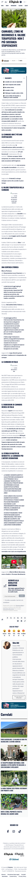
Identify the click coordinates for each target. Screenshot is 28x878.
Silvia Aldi (6, 60)
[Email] (21, 621)
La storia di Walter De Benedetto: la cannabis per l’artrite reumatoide (12, 96)
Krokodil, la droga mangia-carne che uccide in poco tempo (12, 181)
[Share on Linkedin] (17, 618)
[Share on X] (10, 618)
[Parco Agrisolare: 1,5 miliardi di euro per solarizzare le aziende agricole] (14, 730)
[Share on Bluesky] (17, 621)
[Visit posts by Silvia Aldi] (2, 61)
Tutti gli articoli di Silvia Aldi (18, 697)
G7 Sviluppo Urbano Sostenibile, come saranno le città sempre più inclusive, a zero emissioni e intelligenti (13, 765)
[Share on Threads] (24, 618)
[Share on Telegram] (21, 618)
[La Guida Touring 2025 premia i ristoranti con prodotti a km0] (14, 778)
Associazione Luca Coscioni (13, 273)
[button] (3, 2)
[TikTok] (19, 831)
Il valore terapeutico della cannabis (13, 84)
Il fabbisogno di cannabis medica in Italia (14, 93)
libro (19, 242)
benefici (20, 213)
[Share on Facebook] (7, 618)
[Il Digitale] (14, 2)
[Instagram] (13, 831)
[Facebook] (8, 831)
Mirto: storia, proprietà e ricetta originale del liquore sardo (11, 813)
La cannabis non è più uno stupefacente (13, 82)
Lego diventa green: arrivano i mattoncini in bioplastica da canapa (14, 355)
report (10, 411)
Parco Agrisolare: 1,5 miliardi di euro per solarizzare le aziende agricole (14, 740)
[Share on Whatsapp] (14, 618)
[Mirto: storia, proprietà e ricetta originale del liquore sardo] (14, 802)
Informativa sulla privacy (8, 609)
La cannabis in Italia (9, 90)
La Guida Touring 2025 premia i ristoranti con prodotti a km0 (14, 789)
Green (4, 27)
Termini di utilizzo (20, 605)
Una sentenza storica (9, 87)
